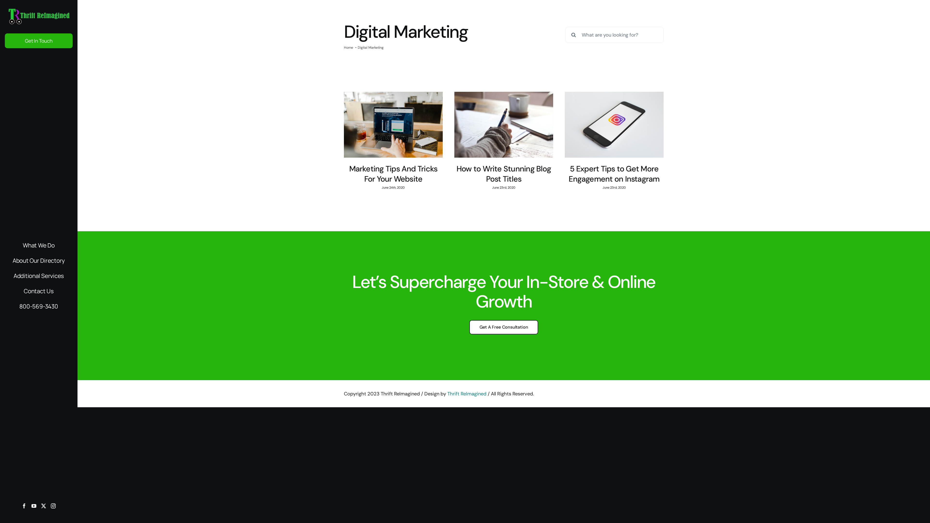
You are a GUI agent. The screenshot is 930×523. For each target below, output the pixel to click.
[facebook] (24, 506)
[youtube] (33, 506)
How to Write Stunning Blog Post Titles (504, 174)
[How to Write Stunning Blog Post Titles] (503, 125)
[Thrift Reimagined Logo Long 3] (39, 10)
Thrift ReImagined (467, 394)
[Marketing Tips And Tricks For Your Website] (393, 125)
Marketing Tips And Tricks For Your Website (393, 174)
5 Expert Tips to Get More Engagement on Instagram (614, 174)
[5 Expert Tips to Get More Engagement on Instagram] (614, 125)
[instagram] (53, 506)
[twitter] (43, 506)
